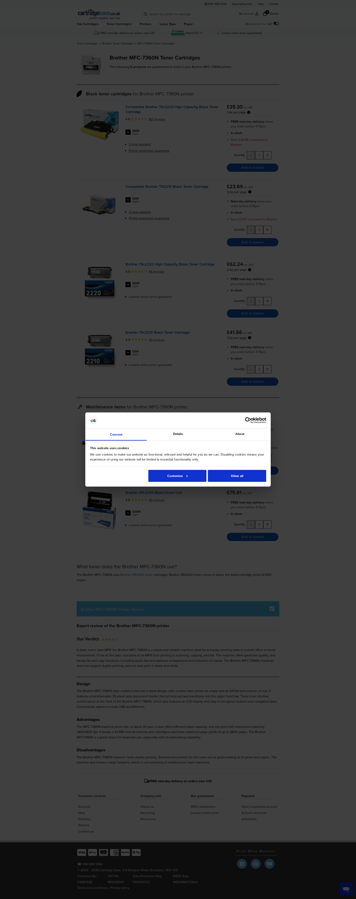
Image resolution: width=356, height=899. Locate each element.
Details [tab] (178, 434)
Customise (175, 475)
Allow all (237, 475)
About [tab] (239, 434)
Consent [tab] (116, 434)
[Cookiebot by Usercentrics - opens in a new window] (248, 420)
